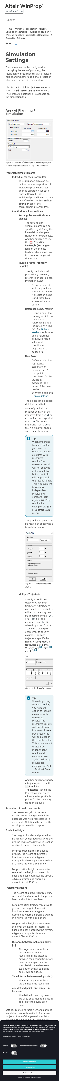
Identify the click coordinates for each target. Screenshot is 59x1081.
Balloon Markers (40, 331)
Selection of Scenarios (16, 31)
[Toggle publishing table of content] (16, 44)
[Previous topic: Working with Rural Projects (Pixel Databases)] (7, 44)
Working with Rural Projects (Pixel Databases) (28, 35)
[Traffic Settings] (10, 44)
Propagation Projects (35, 28)
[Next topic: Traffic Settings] (10, 44)
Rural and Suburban (39, 31)
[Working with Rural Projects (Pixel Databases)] (7, 44)
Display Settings (40, 396)
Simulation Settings (15, 38)
